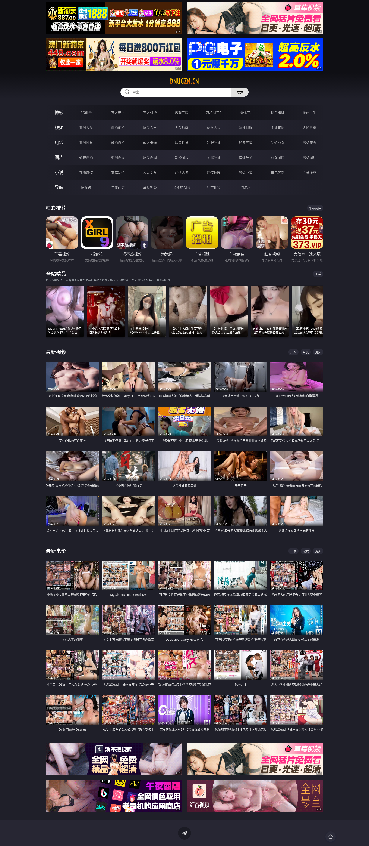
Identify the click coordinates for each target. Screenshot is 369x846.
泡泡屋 (245, 187)
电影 (59, 142)
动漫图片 (182, 157)
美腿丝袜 (214, 157)
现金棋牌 (277, 112)
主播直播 (277, 127)
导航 (59, 187)
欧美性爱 (182, 142)
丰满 (293, 551)
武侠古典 (182, 172)
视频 (59, 127)
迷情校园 (214, 172)
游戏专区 (182, 112)
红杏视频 (214, 187)
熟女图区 (277, 157)
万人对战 (150, 112)
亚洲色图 (118, 157)
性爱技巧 (309, 172)
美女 (293, 352)
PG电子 (86, 112)
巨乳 (306, 352)
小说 (59, 172)
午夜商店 (118, 187)
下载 (318, 274)
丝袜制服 (245, 127)
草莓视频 (150, 187)
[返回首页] (330, 836)
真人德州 (118, 112)
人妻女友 (150, 172)
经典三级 (245, 142)
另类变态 (309, 142)
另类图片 (309, 157)
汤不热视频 (181, 187)
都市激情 (86, 172)
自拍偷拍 (118, 127)
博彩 (59, 112)
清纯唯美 (245, 157)
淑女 (306, 551)
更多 (318, 352)
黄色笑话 (277, 172)
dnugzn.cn (184, 81)
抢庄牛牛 (309, 112)
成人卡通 (150, 142)
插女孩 (86, 187)
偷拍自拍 (118, 142)
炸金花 (245, 112)
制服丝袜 (214, 142)
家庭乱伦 (118, 172)
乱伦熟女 (277, 142)
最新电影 (56, 550)
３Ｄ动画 (182, 127)
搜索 (240, 92)
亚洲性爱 (86, 142)
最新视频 (56, 351)
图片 (59, 157)
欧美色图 (150, 157)
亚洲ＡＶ (86, 127)
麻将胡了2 (213, 112)
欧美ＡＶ (150, 127)
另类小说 (245, 172)
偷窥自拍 (86, 157)
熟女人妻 (214, 127)
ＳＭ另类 (309, 127)
